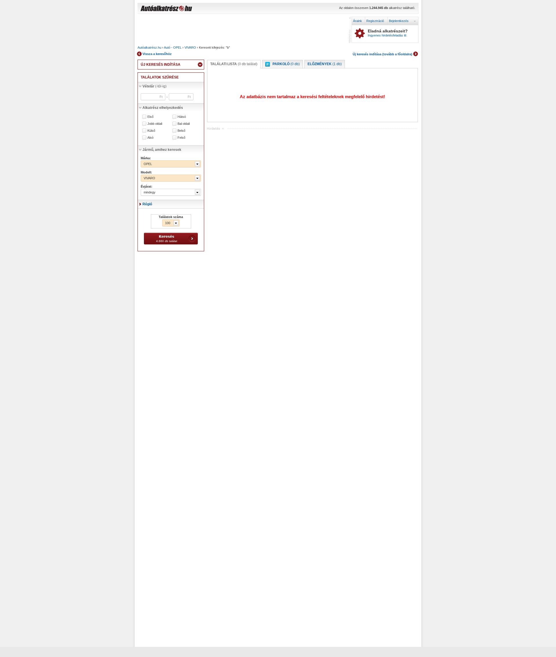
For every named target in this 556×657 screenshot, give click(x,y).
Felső (181, 137)
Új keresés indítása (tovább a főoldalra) (382, 54)
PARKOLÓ (286, 64)
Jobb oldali (154, 123)
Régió (147, 204)
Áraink (357, 21)
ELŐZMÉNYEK (325, 64)
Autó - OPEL (173, 47)
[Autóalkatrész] (186, 9)
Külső (151, 130)
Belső (181, 130)
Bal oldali (184, 123)
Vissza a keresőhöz (157, 54)
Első (150, 116)
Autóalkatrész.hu (149, 47)
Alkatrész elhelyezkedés (162, 108)
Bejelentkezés (399, 21)
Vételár (154, 86)
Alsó (150, 137)
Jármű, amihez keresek (161, 150)
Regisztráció (375, 21)
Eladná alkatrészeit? (388, 33)
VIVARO (190, 47)
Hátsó (182, 116)
